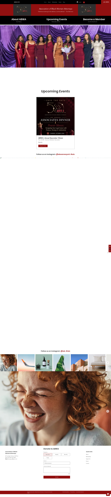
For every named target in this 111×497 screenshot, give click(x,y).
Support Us (88, 458)
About (87, 454)
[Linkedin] (109, 248)
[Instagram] (109, 246)
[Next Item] (107, 252)
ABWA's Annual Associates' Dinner (50, 138)
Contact (87, 463)
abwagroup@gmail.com (12, 458)
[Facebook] (109, 251)
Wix (28, 492)
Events (87, 461)
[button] (84, 2)
